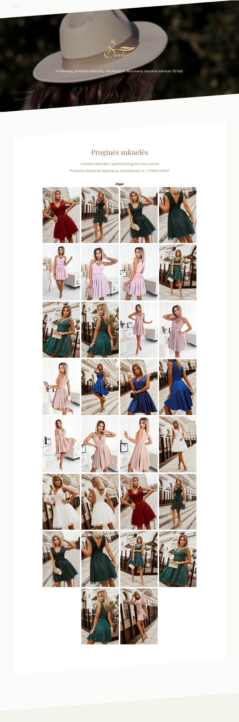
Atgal (120, 184)
